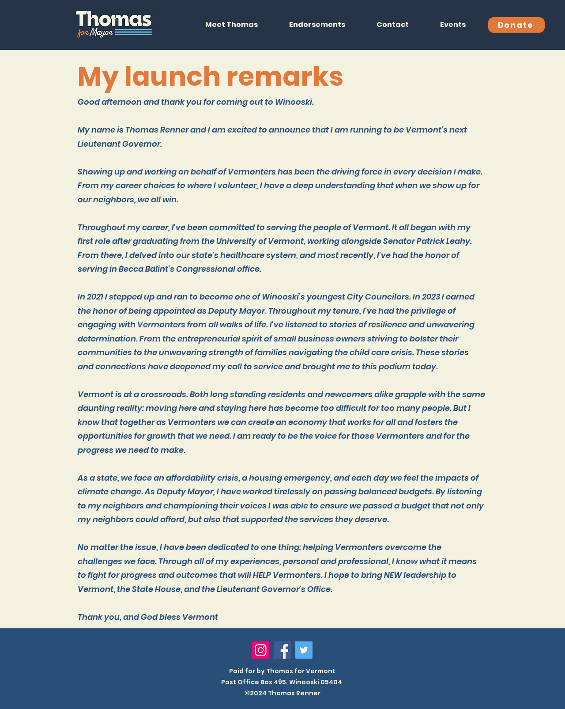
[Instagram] (260, 650)
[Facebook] (282, 650)
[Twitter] (304, 650)
